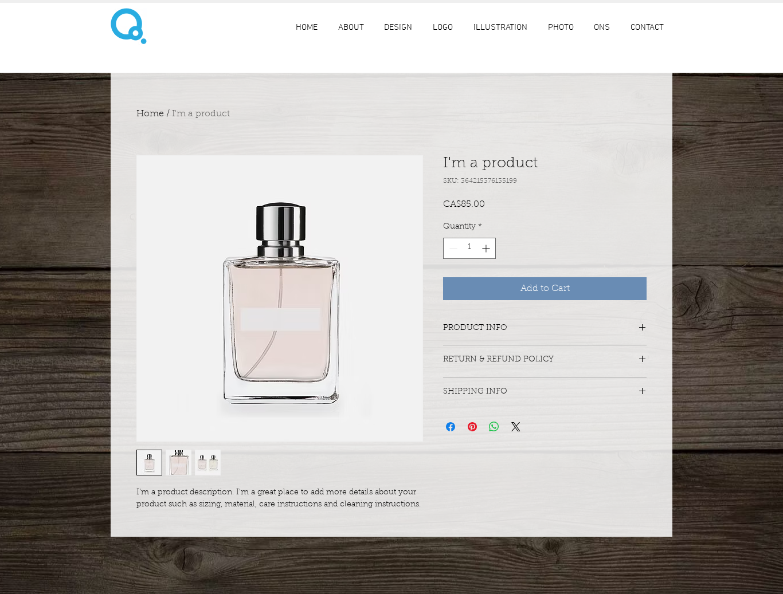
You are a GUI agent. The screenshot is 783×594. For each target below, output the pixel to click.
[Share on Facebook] (450, 427)
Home (150, 114)
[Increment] (487, 248)
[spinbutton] (469, 248)
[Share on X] (516, 427)
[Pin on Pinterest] (472, 427)
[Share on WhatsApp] (494, 427)
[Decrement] (452, 248)
